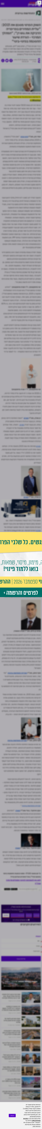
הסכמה (12, 1115)
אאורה (17, 810)
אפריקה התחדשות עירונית (17, 673)
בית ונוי (38, 1026)
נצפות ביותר (37, 1001)
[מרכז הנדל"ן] (34, 3)
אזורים (26, 418)
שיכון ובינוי (24, 136)
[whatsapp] (2, 60)
